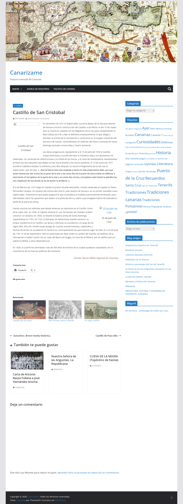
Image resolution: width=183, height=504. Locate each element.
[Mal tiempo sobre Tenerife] (65, 309)
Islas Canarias (132, 158)
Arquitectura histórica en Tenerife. (142, 245)
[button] (20, 89)
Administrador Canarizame (38, 118)
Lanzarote (138, 164)
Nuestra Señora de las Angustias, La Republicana (63, 360)
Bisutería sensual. (134, 250)
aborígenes (129, 129)
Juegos (142, 158)
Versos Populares (152, 206)
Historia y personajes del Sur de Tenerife (145, 264)
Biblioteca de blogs (164, 128)
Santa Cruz (133, 185)
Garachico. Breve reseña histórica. (32, 335)
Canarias (142, 134)
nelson (135, 172)
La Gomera (159, 158)
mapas (128, 171)
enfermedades (166, 147)
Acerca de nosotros (38, 89)
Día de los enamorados (151, 147)
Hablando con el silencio (137, 259)
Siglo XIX (145, 186)
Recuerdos (155, 178)
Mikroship (130, 286)
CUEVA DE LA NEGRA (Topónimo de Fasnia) (104, 358)
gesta (137, 154)
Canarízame (26, 72)
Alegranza (138, 129)
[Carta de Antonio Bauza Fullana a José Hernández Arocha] (27, 353)
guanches (151, 154)
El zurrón (18, 106)
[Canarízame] (91, 3)
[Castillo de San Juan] (29, 309)
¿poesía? (131, 212)
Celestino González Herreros (139, 254)
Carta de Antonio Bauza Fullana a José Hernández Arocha (26, 378)
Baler (152, 128)
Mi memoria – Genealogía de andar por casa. (146, 310)
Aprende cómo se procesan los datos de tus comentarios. (88, 472)
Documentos (136, 147)
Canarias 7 (157, 135)
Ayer (146, 127)
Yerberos (167, 206)
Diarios (128, 147)
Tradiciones (135, 192)
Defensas (167, 142)
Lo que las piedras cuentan (138, 276)
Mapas (15, 89)
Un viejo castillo (91, 320)
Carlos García (168, 135)
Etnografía (129, 153)
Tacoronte (153, 185)
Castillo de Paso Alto (107, 335)
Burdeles (129, 135)
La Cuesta (150, 158)
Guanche (143, 153)
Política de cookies (64, 89)
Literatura (165, 163)
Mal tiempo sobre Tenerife (61, 320)
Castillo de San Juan (22, 320)
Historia (163, 152)
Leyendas (150, 164)
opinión (141, 171)
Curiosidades (148, 141)
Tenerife (165, 185)
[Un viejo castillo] (100, 309)
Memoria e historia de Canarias (140, 281)
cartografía (130, 142)
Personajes (151, 171)
